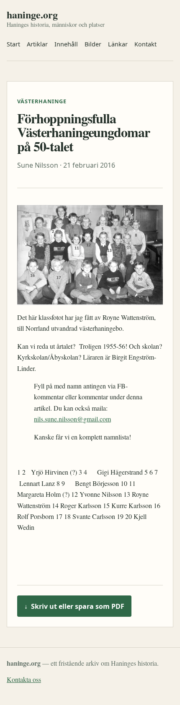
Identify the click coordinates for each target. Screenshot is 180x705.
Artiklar (37, 44)
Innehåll (66, 44)
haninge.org (32, 14)
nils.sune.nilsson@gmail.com (72, 418)
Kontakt (145, 44)
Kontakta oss (24, 679)
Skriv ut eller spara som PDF (74, 606)
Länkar (118, 44)
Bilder (93, 44)
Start (13, 44)
